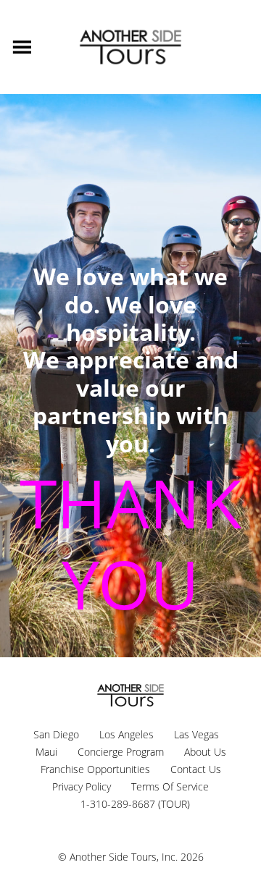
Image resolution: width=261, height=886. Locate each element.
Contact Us (195, 769)
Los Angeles (126, 734)
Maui (46, 752)
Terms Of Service (170, 786)
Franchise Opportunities (95, 769)
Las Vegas (196, 734)
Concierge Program (121, 752)
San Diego (56, 734)
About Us (205, 752)
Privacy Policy (81, 786)
